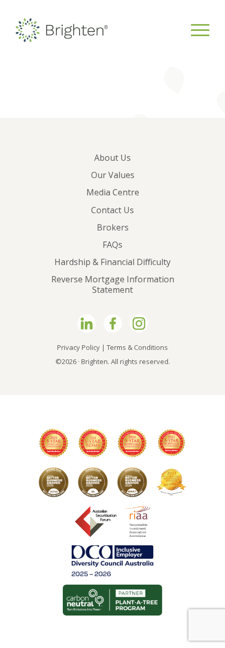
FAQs (112, 244)
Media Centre (112, 192)
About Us (112, 157)
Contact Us (112, 210)
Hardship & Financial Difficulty (112, 262)
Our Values (112, 175)
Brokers (113, 227)
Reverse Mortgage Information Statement (112, 284)
